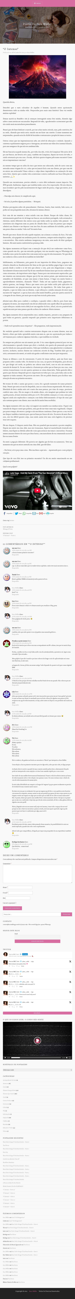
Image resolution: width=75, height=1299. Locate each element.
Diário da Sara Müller (37, 24)
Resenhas (5, 1124)
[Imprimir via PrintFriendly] (50, 513)
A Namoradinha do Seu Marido (11, 1183)
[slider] (36, 1057)
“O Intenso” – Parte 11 (9, 1196)
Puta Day (5, 1152)
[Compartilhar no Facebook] (7, 513)
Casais (4, 1087)
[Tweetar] (18, 513)
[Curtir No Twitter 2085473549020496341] (17, 986)
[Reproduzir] (5, 1058)
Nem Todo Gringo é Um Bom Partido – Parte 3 (16, 1173)
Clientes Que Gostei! (8, 1094)
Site (4, 898)
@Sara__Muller (14, 974)
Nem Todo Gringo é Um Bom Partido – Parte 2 (16, 1176)
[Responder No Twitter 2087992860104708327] (9, 966)
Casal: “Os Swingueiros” (18, 1217)
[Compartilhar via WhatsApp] (27, 513)
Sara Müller (30, 53)
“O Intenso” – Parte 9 (8, 1203)
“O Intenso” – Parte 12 (9, 1193)
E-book (5, 1107)
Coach (4, 1097)
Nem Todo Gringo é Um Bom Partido (13, 1179)
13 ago (32, 961)
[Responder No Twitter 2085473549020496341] (9, 986)
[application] (37, 1041)
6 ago (32, 971)
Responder (15, 555)
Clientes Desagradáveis (9, 1090)
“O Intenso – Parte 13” (9, 1190)
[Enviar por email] (35, 513)
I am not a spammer (9, 903)
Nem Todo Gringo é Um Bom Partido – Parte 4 (16, 1169)
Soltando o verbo (8, 1128)
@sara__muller (25, 961)
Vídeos (5, 1131)
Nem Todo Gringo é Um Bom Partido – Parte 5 (16, 1166)
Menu (38, 3)
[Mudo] (67, 1058)
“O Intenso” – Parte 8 (8, 1207)
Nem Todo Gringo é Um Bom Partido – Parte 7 (16, 1149)
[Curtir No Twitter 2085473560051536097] (17, 976)
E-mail (5, 893)
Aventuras (6, 1083)
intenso (11, 520)
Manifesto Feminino (8, 1162)
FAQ (4, 1111)
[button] (37, 1040)
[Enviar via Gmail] (42, 513)
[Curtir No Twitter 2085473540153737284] (17, 997)
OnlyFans (5, 1121)
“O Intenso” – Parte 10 (9, 1200)
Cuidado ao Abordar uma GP (11, 1159)
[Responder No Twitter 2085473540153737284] (9, 997)
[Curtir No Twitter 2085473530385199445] (17, 1007)
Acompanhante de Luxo (9, 1080)
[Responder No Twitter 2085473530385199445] (9, 1007)
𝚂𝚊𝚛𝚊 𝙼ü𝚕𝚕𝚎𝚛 (14, 961)
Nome (5, 887)
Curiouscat (6, 1104)
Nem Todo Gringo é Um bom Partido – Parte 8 (16, 1142)
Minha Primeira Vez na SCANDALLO (13, 1186)
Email (16, 934)
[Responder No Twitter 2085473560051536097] (9, 976)
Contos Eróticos (7, 1100)
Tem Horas (6, 1145)
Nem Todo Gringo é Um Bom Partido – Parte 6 (16, 1156)
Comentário (7, 864)
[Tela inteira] (70, 1058)
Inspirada (5, 1117)
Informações (6, 1114)
